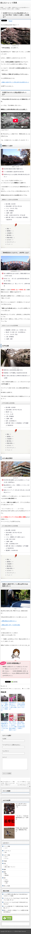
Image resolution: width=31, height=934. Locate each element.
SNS (6, 852)
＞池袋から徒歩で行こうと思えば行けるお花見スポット (15, 82)
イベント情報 (26, 688)
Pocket (10, 21)
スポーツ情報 (7, 855)
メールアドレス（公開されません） (11, 744)
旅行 (5, 877)
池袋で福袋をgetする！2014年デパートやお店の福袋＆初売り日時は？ (21, 725)
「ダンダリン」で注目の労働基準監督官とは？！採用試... (22, 817)
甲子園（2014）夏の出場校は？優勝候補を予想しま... (22, 830)
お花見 (3, 686)
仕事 (5, 863)
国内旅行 (7, 881)
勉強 (5, 872)
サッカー (7, 858)
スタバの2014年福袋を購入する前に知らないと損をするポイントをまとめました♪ (4, 726)
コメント (4, 757)
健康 (5, 869)
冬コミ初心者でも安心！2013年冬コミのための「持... (21, 805)
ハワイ (6, 879)
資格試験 (7, 875)
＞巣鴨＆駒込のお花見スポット (9, 621)
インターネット (7, 850)
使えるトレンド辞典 (8, 3)
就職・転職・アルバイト (10, 866)
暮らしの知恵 (7, 885)
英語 (6, 873)
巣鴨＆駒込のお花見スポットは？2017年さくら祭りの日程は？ (12, 706)
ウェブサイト (5, 751)
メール (6, 865)
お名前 (4, 738)
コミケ (6, 848)
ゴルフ (6, 856)
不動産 (5, 861)
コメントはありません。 (16, 688)
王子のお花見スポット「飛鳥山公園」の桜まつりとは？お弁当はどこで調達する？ (4, 706)
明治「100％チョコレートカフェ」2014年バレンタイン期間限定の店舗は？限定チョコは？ (12, 726)
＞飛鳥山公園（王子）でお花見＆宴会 (10, 625)
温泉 (7, 882)
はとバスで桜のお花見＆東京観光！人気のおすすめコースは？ (21, 705)
